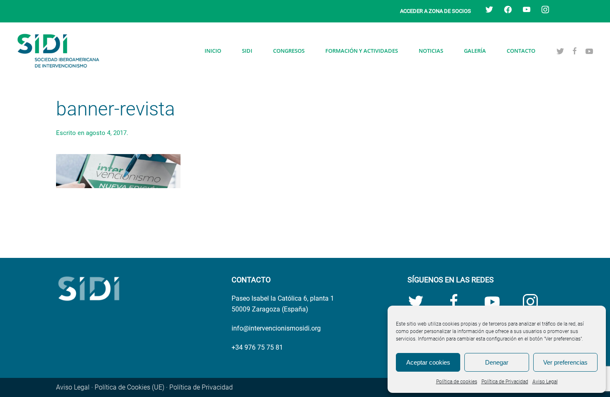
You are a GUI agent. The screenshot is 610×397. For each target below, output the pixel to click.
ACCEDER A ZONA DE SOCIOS (435, 11)
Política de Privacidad (504, 382)
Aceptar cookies (428, 362)
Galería (475, 50)
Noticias (431, 50)
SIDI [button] (247, 50)
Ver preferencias (565, 362)
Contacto (521, 50)
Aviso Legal (545, 382)
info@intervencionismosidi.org (276, 328)
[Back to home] (58, 51)
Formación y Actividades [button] (361, 50)
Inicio (213, 50)
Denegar (496, 362)
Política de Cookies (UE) (129, 387)
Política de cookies (456, 382)
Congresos (289, 50)
